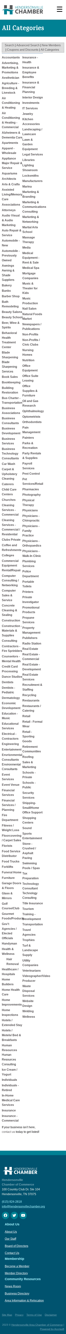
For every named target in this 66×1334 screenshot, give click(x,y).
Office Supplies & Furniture (30, 390)
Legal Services (32, 154)
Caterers (8, 484)
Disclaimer (51, 1314)
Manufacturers (32, 181)
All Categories (50, 49)
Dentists (7, 682)
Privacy (19, 1314)
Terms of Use (34, 1314)
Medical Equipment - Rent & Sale (30, 258)
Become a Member (17, 1266)
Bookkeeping (11, 382)
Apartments (10, 142)
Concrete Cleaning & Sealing (9, 610)
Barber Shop (11, 296)
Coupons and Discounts (22, 49)
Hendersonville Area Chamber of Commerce (37, 1324)
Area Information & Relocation (24, 1300)
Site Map (7, 1314)
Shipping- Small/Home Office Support (32, 807)
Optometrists (31, 416)
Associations (11, 204)
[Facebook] (5, 1215)
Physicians (30, 510)
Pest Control (31, 473)
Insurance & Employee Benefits (30, 72)
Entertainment (11, 749)
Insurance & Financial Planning (30, 87)
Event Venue (10, 784)
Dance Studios (12, 676)
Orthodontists (32, 422)
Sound (27, 828)
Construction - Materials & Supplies (12, 630)
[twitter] (14, 1215)
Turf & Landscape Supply (30, 950)
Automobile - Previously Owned (11, 255)
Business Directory (17, 1293)
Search (9, 45)
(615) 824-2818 (12, 1201)
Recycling (29, 695)
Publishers (29, 638)
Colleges (8, 555)
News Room (13, 1286)
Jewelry (27, 113)
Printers (27, 591)
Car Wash (8, 463)
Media (26, 247)
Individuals (9, 1079)
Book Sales (10, 376)
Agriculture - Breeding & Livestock (10, 88)
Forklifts (7, 866)
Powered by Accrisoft (52, 1329)
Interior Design (32, 97)
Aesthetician (10, 77)
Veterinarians (31, 970)
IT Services (30, 108)
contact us (8, 1131)
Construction (11, 620)
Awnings (8, 265)
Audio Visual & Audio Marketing (11, 220)
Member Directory (16, 1273)
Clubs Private (11, 539)
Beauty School (12, 317)
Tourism (28, 908)
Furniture (8, 877)
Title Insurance (32, 903)
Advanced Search (28, 45)
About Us (11, 1231)
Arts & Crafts (11, 184)
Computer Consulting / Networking (10, 580)
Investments (30, 102)
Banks (6, 290)
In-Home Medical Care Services (11, 1100)
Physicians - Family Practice (30, 530)
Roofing (28, 756)
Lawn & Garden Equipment (30, 144)
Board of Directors (16, 1246)
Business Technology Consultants (10, 453)
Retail (26, 716)
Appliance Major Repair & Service (12, 163)
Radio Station (31, 643)
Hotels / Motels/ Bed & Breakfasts (11, 1035)
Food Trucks (10, 861)
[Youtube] (23, 1215)
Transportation (32, 924)
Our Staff (10, 1238)
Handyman (9, 943)
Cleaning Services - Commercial (10, 510)
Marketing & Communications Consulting (34, 207)
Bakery (7, 285)
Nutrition (28, 360)
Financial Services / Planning (8, 805)
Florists (7, 845)
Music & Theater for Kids (30, 288)
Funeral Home (11, 872)
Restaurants (30, 700)
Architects (9, 178)
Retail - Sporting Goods (28, 736)
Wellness (28, 1016)
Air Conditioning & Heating (11, 103)
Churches (9, 499)
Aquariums (9, 173)
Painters (28, 437)
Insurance (9, 1110)
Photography (31, 494)
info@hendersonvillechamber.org (23, 1206)
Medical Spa (30, 267)
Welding (28, 1011)
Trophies (28, 940)
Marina (27, 186)
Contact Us (12, 1253)
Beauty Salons (12, 311)
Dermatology (11, 697)
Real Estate (30, 648)
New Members (51, 45)
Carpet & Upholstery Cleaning (9, 474)
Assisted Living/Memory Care (12, 194)
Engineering (10, 744)
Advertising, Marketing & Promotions (10, 67)
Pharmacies (30, 489)
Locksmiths (30, 175)
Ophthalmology (33, 411)
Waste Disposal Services (28, 991)
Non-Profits (30, 334)
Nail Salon (29, 308)
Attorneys (9, 210)
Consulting (9, 640)
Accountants (11, 57)
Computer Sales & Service (9, 595)
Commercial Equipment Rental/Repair (11, 565)
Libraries (28, 160)
